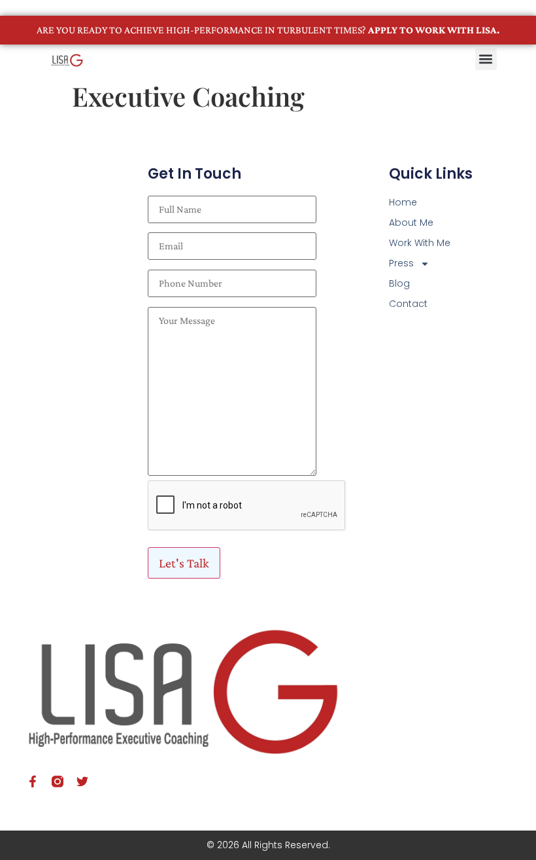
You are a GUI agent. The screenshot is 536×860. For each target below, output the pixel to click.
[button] (486, 59)
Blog (399, 283)
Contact (408, 303)
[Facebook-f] (33, 781)
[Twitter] (82, 781)
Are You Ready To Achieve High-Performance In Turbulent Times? (268, 29)
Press (401, 263)
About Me (411, 222)
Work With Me (419, 242)
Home (403, 202)
